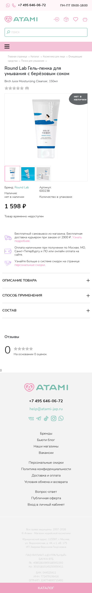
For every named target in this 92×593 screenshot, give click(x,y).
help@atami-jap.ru (46, 408)
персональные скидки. (30, 265)
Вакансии (46, 452)
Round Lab (22, 187)
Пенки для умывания (32, 61)
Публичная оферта (46, 498)
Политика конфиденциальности (46, 469)
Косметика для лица (54, 56)
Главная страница (17, 56)
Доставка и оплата (46, 475)
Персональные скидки (46, 462)
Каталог (35, 56)
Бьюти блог (46, 440)
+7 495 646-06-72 (32, 5)
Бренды (46, 433)
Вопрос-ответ (46, 491)
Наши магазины (46, 446)
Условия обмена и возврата (46, 482)
